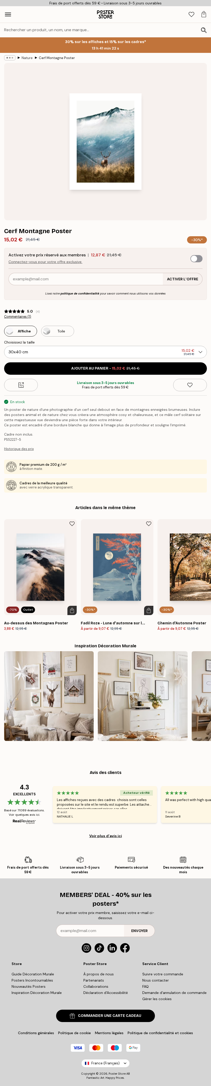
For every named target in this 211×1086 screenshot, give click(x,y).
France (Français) (105, 1063)
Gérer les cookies (157, 999)
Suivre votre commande (162, 974)
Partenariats (93, 980)
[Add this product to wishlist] (190, 385)
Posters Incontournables (32, 980)
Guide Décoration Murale (33, 974)
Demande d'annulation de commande (174, 992)
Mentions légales (109, 1033)
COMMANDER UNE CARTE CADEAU (109, 1016)
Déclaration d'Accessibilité (105, 992)
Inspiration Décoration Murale (37, 992)
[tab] (191, 14)
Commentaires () (17, 317)
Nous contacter (155, 980)
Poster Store (117, 1073)
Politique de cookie (74, 1033)
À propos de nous (98, 974)
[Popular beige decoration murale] (142, 696)
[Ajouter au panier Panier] (72, 610)
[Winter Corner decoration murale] (49, 696)
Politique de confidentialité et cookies (160, 1033)
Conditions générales (36, 1033)
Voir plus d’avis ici (105, 836)
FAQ (145, 986)
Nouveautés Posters (29, 986)
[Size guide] (21, 385)
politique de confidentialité (79, 293)
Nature (27, 58)
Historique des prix (19, 449)
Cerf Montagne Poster (57, 58)
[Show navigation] (8, 14)
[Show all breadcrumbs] (9, 57)
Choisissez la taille (19, 342)
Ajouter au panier (105, 368)
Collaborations (95, 986)
